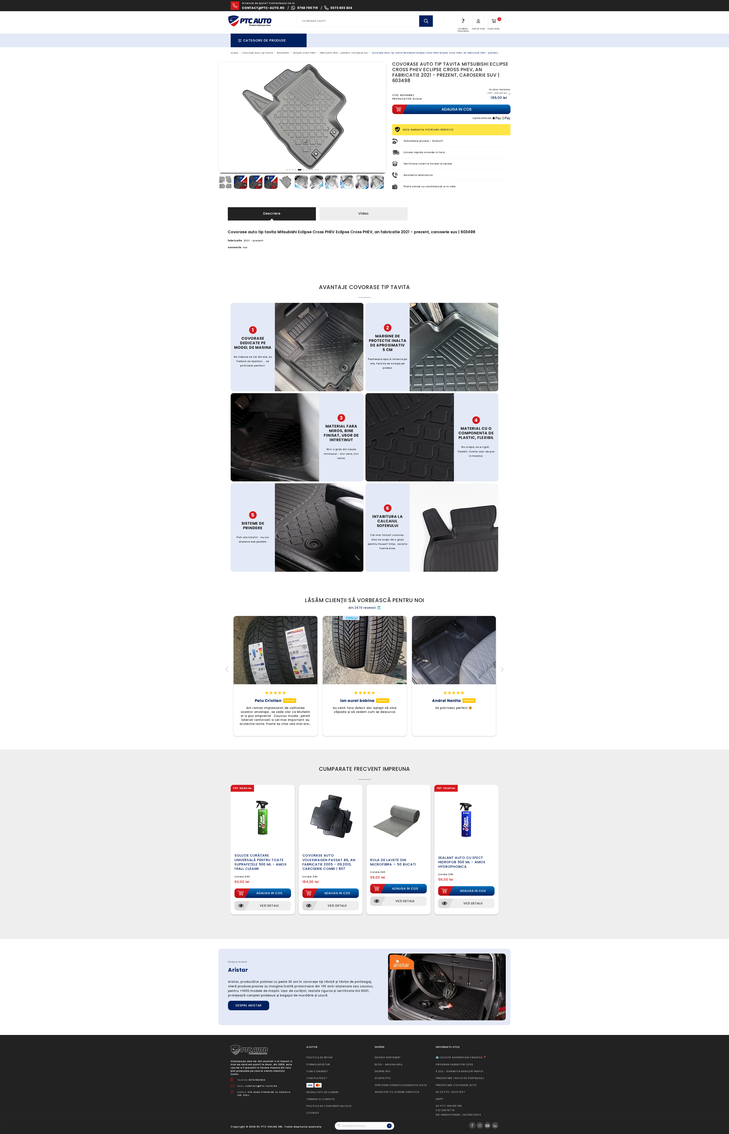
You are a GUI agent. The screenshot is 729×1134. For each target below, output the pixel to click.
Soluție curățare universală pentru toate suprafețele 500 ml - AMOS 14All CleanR (260, 862)
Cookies (312, 1113)
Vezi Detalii (269, 905)
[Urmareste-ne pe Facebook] (472, 1125)
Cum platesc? (316, 1078)
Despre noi (383, 1071)
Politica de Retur (319, 1057)
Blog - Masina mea (388, 1064)
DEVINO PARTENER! (387, 1057)
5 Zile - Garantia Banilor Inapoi (459, 1071)
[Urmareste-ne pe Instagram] (480, 1125)
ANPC (439, 1099)
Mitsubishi (283, 52)
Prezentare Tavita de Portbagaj (460, 1078)
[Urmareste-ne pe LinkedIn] (495, 1125)
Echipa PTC (383, 1078)
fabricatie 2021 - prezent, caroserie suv (344, 52)
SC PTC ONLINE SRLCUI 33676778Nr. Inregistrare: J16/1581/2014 (458, 1110)
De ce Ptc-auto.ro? (450, 1092)
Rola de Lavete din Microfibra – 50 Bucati (393, 862)
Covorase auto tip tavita (257, 52)
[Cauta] (426, 21)
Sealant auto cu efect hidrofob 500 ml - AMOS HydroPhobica (462, 862)
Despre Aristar (249, 1005)
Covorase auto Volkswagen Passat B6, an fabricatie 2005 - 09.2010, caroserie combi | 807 (328, 862)
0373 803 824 (341, 8)
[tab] (287, 169)
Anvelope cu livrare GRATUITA (397, 1092)
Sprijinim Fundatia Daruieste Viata (401, 1085)
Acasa (234, 52)
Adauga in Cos (269, 893)
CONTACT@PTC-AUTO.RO (261, 1086)
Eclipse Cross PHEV (304, 52)
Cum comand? (317, 1071)
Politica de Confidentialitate (329, 1106)
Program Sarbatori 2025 (454, 1064)
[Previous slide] (224, 117)
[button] (227, 669)
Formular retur (318, 1064)
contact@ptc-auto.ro (263, 8)
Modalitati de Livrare (322, 1092)
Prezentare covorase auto (456, 1085)
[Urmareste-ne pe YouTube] (487, 1125)
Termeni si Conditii (320, 1099)
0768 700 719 (307, 8)
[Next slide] (381, 117)
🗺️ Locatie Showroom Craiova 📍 (461, 1057)
